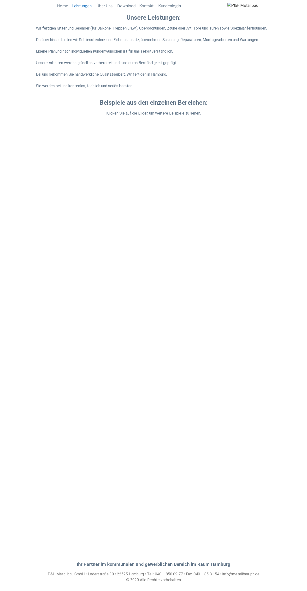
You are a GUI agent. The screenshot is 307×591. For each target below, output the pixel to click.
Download (126, 6)
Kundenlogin (169, 6)
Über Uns (104, 6)
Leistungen (82, 6)
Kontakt (146, 6)
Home (62, 6)
